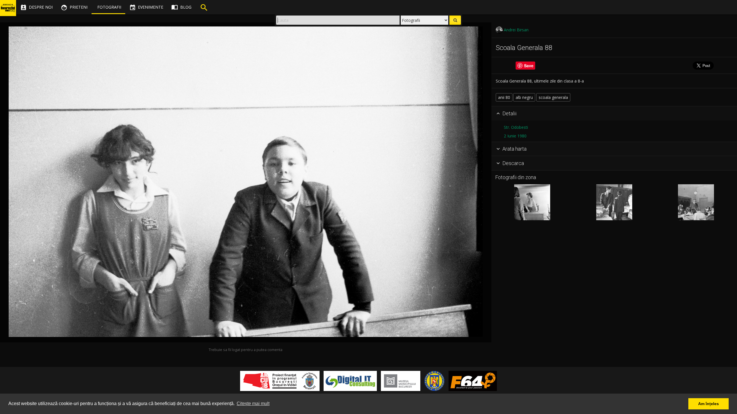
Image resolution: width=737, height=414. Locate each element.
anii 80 (504, 97)
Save (528, 65)
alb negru (524, 97)
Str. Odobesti (516, 127)
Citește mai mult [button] (253, 403)
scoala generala (553, 97)
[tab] (614, 113)
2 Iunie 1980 (515, 136)
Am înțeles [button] (708, 403)
